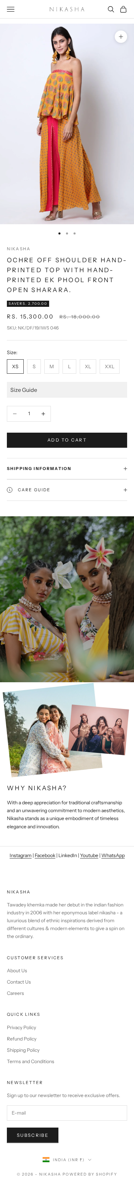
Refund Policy (21, 1039)
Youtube (89, 855)
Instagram (21, 855)
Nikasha (19, 248)
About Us (17, 970)
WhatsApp (113, 855)
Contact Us (19, 982)
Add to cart (67, 440)
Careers (15, 993)
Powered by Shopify (90, 1174)
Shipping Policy (23, 1050)
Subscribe (32, 1135)
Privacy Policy (21, 1027)
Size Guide (23, 389)
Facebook (45, 855)
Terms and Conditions (30, 1061)
